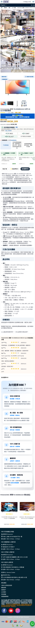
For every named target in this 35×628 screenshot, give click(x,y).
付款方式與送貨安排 (6, 585)
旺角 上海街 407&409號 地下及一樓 (12, 536)
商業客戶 (3, 589)
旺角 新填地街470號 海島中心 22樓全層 (13, 567)
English (3, 5)
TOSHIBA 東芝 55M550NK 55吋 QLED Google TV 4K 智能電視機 (9, 518)
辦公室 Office (6, 575)
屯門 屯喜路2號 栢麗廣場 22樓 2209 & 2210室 (15, 557)
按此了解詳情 (8, 130)
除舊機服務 (9, 140)
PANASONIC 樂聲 (6, 109)
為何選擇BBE (25, 169)
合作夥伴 (3, 592)
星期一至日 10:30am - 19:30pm (11, 539)
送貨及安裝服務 (15, 482)
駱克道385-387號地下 (9, 547)
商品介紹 (5, 169)
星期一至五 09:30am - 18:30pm (11, 579)
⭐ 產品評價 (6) (14, 169)
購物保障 (3, 587)
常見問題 (3, 594)
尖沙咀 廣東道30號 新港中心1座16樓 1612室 (15, 577)
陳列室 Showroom (8, 534)
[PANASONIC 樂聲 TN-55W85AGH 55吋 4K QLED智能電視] (17, 87)
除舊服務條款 (13, 140)
